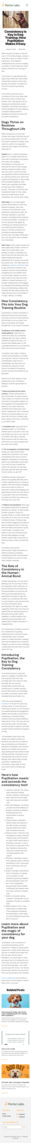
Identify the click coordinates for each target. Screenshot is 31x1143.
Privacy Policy (6, 1116)
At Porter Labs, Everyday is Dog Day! (15, 1082)
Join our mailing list (8, 978)
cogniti (12, 265)
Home (4, 1114)
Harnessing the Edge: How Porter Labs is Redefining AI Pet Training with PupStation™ (14, 1013)
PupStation (5, 704)
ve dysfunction (20, 265)
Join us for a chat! (8, 1049)
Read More (5, 1026)
